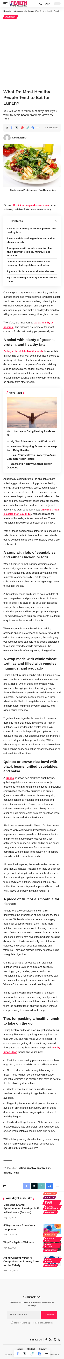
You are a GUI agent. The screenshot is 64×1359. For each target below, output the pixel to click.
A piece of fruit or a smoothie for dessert (30, 271)
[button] (6, 3)
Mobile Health (49, 1202)
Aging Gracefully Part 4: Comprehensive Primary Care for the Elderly (21, 1261)
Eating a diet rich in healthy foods (23, 351)
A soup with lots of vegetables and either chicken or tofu (31, 240)
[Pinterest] (55, 1339)
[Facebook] (46, 1339)
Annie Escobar (19, 138)
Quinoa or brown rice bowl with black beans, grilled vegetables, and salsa (28, 263)
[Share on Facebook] (11, 127)
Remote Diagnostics (52, 1208)
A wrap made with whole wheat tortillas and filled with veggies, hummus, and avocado (29, 252)
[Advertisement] (32, 53)
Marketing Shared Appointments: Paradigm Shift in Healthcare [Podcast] (21, 1208)
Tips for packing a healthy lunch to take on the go (32, 279)
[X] (50, 1339)
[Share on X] (17, 127)
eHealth (49, 1197)
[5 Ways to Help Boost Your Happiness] (52, 1229)
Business (50, 1193)
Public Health (49, 1245)
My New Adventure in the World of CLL (34, 441)
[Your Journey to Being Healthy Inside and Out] (32, 412)
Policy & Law (49, 1239)
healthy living (11, 1172)
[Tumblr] (59, 1339)
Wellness (10, 17)
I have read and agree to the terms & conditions (33, 1323)
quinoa (10, 777)
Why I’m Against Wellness (18, 1242)
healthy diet (43, 1167)
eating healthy (26, 1167)
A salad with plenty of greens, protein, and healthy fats (31, 230)
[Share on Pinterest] (22, 127)
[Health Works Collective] (18, 3)
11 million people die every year (31, 205)
